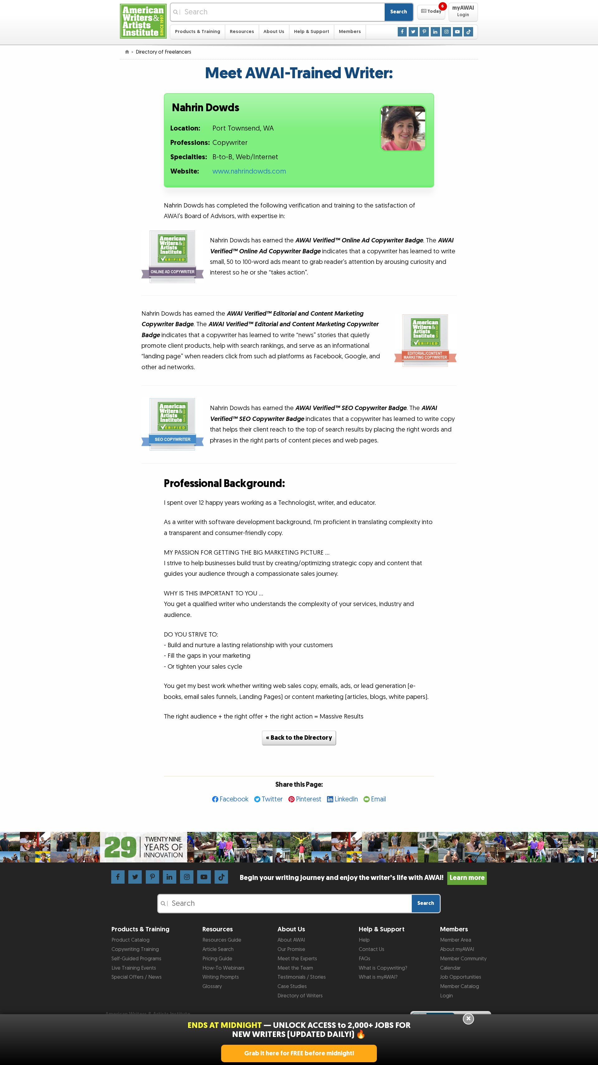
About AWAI (291, 940)
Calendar (450, 968)
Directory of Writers (300, 995)
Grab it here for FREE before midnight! (299, 1053)
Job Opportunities (460, 977)
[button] (431, 12)
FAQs (364, 958)
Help (364, 940)
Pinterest (308, 799)
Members (350, 32)
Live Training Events (134, 968)
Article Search (218, 949)
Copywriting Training (135, 949)
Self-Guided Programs (136, 958)
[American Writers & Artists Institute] (143, 20)
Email (378, 799)
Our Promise (291, 949)
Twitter (272, 799)
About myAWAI (457, 949)
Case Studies (292, 986)
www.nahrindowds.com (249, 171)
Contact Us (371, 949)
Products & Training (197, 32)
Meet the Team (295, 968)
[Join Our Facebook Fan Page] (402, 31)
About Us (273, 32)
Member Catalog (459, 986)
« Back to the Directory (299, 738)
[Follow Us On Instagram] (446, 31)
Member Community (463, 958)
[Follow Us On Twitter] (413, 31)
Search (398, 11)
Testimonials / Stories (302, 977)
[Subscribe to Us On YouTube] (457, 31)
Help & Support (311, 32)
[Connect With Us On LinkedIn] (435, 31)
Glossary (212, 986)
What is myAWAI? (378, 977)
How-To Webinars (223, 968)
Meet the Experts (297, 958)
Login (446, 995)
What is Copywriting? (383, 968)
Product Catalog (131, 940)
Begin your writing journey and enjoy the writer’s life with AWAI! (362, 877)
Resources (242, 32)
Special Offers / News (137, 977)
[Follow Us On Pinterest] (424, 31)
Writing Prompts (220, 977)
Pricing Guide (217, 958)
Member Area (455, 940)
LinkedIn (346, 799)
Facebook (234, 799)
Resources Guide (221, 940)
